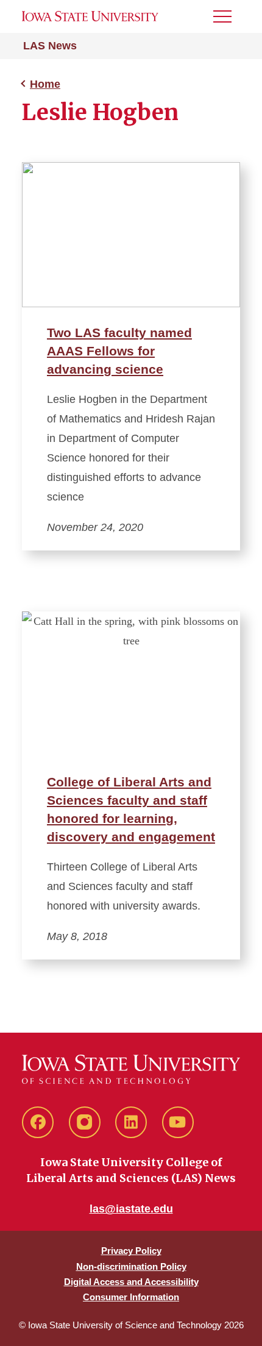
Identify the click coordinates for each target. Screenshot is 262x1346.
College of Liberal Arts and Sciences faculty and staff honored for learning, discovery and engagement (131, 809)
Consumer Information (131, 1297)
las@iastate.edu (131, 1209)
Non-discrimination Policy (131, 1266)
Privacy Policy (131, 1250)
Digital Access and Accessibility (131, 1282)
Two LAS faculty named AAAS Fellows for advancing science (119, 351)
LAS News (50, 46)
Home (45, 84)
